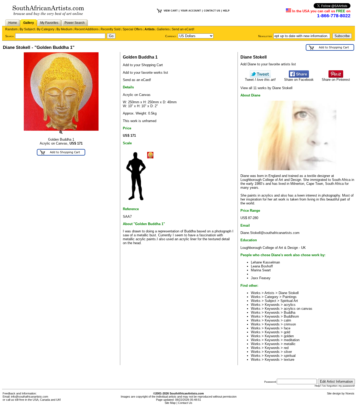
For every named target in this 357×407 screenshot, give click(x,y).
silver (288, 352)
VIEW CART (171, 10)
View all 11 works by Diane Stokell (266, 88)
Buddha (289, 312)
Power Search (75, 23)
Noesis (350, 393)
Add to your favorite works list (145, 72)
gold (287, 332)
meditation (292, 340)
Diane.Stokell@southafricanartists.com (270, 233)
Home (12, 23)
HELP (226, 10)
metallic (290, 344)
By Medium (64, 29)
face (287, 328)
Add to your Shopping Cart (143, 65)
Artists (150, 29)
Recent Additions (86, 29)
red (286, 348)
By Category (45, 29)
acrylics (290, 305)
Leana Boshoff (262, 266)
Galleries (163, 29)
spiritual (290, 356)
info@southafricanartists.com (29, 396)
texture (289, 360)
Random (11, 29)
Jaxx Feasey (260, 278)
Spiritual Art (289, 301)
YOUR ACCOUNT (191, 10)
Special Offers (132, 29)
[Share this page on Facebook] (299, 76)
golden (289, 336)
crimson (290, 324)
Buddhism (291, 316)
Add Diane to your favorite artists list (268, 64)
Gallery (28, 23)
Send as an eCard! (137, 80)
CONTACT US (212, 10)
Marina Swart (261, 270)
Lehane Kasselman (265, 262)
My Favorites (49, 23)
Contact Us (185, 402)
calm (287, 320)
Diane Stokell (289, 293)
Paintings (290, 297)
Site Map (170, 402)
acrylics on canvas (298, 309)
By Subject (27, 29)
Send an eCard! (183, 29)
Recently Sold (110, 29)
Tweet (260, 80)
